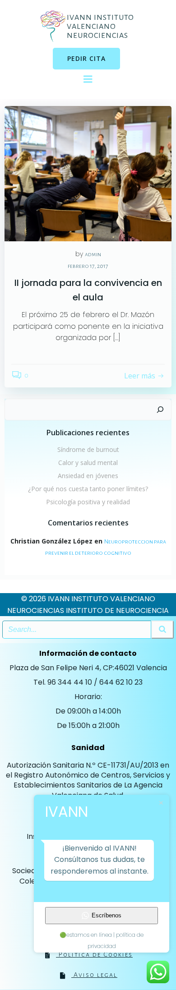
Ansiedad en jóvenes (88, 475)
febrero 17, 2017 (88, 266)
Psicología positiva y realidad (88, 501)
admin (93, 254)
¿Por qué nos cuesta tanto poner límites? (88, 488)
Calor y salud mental (88, 462)
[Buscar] (160, 409)
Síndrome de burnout (88, 449)
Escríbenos (106, 915)
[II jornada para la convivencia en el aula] (88, 173)
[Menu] (88, 79)
